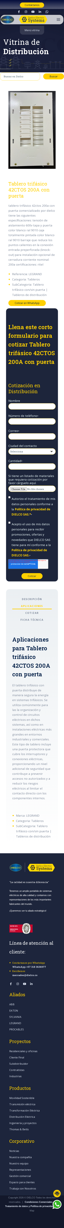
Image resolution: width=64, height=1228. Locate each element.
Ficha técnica (32, 620)
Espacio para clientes (22, 1182)
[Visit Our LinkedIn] (40, 12)
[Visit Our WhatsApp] (47, 12)
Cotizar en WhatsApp (27, 303)
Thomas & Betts (19, 1129)
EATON (13, 1010)
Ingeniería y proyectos (23, 1123)
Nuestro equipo (18, 1163)
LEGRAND (15, 1023)
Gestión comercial (20, 1176)
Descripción (32, 599)
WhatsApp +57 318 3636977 (29, 966)
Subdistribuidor (18, 1063)
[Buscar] (58, 64)
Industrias (15, 1076)
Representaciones (20, 1169)
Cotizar (32, 613)
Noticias (14, 1151)
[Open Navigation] (58, 19)
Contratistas (16, 1070)
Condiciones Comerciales (39, 1202)
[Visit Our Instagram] (26, 12)
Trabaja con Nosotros (22, 1188)
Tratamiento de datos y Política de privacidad (29, 1206)
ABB (11, 1004)
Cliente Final (16, 1057)
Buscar (54, 76)
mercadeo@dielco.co (24, 975)
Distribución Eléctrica (22, 1117)
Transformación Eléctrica (24, 1110)
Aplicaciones (32, 606)
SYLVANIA (15, 1017)
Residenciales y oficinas (23, 1051)
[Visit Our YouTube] (33, 12)
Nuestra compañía (20, 1157)
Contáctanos (32, 5)
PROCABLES (16, 1029)
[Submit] (34, 76)
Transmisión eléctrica (22, 1104)
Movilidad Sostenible (21, 1098)
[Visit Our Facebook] (19, 12)
